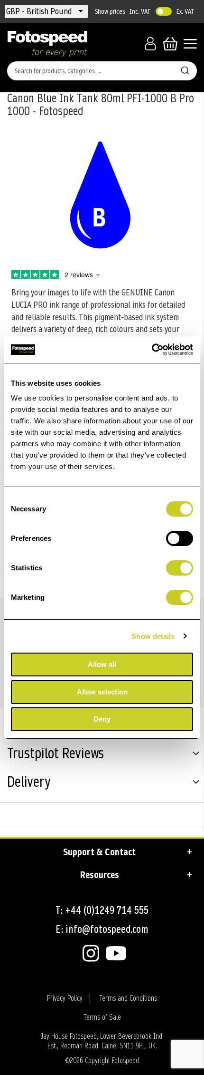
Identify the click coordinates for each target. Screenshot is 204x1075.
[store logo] (47, 44)
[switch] (179, 539)
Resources (99, 874)
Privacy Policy (65, 998)
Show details (153, 636)
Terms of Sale (102, 1017)
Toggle (164, 11)
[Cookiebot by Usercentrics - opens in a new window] (151, 349)
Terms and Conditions (128, 998)
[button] (40, 11)
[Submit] (185, 69)
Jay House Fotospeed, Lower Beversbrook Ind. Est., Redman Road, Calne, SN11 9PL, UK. (102, 1041)
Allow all (102, 664)
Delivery (28, 783)
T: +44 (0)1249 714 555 (102, 910)
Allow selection (102, 692)
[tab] (102, 754)
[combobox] (102, 70)
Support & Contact (99, 852)
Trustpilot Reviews (55, 754)
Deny (102, 719)
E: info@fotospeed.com (102, 929)
